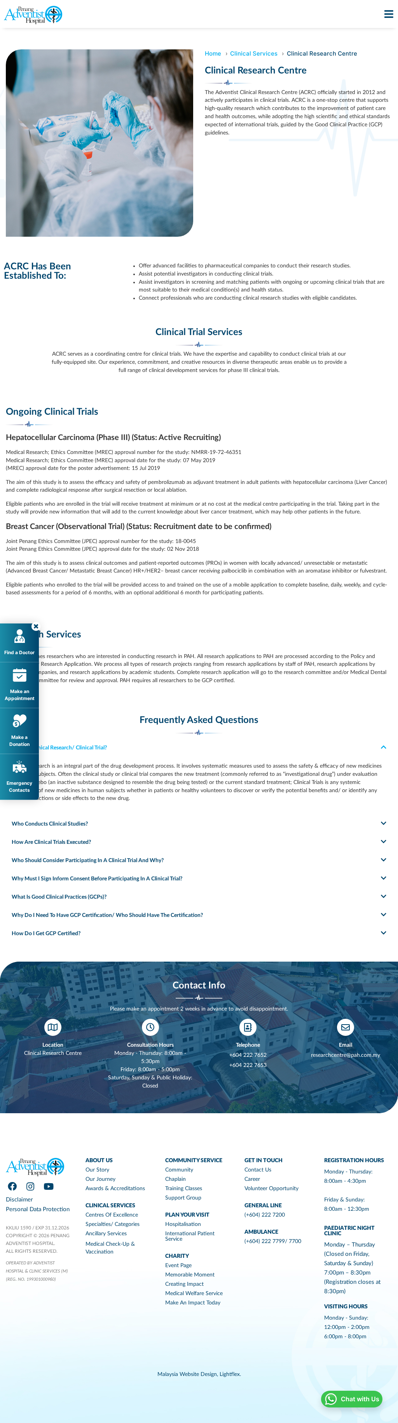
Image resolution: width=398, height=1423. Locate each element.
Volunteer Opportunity (271, 1188)
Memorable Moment (190, 1275)
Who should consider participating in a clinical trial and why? (88, 860)
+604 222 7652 (248, 1055)
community (179, 1170)
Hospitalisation (183, 1224)
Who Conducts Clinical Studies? (50, 824)
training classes (183, 1188)
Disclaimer (19, 1200)
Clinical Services (254, 53)
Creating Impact (184, 1284)
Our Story (97, 1170)
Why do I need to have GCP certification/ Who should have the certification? (107, 915)
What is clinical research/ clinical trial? (59, 748)
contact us (257, 1170)
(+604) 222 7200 (264, 1215)
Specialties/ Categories (113, 1224)
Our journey (100, 1179)
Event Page (178, 1265)
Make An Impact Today (192, 1303)
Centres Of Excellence (112, 1215)
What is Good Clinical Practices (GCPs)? (59, 897)
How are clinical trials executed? (51, 842)
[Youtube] (48, 1186)
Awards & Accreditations (115, 1188)
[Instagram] (30, 1186)
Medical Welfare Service (194, 1293)
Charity (177, 1256)
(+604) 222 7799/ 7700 (272, 1241)
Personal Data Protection (38, 1209)
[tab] (199, 747)
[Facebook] (12, 1186)
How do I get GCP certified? (46, 933)
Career (252, 1179)
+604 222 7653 (248, 1065)
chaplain (175, 1179)
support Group (183, 1198)
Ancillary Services (106, 1233)
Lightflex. (230, 1374)
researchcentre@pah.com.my (345, 1055)
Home (213, 53)
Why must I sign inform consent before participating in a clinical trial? (97, 879)
